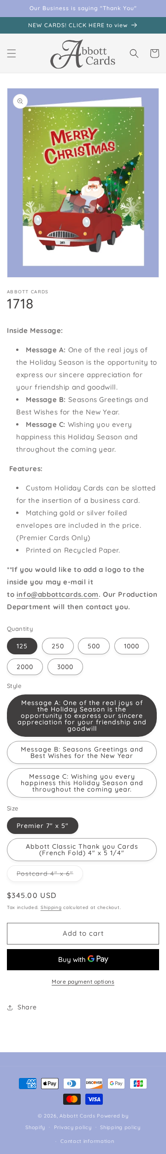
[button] (11, 53)
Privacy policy (73, 1127)
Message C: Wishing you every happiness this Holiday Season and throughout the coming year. (82, 782)
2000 (25, 667)
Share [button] (27, 1007)
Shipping (51, 907)
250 (58, 646)
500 (94, 646)
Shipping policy (120, 1127)
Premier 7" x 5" (43, 826)
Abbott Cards (77, 1116)
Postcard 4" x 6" (50, 875)
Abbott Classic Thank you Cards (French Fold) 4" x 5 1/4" (82, 849)
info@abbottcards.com (58, 594)
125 (22, 646)
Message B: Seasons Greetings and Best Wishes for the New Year (82, 752)
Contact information (87, 1141)
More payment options (83, 981)
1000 (131, 646)
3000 (65, 667)
